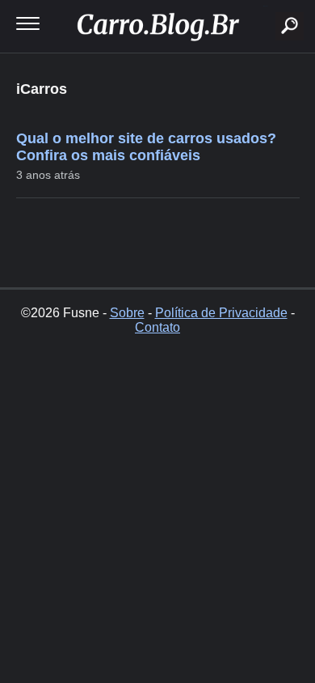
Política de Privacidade (221, 313)
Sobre (127, 313)
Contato (157, 327)
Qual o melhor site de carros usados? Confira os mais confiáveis (146, 146)
